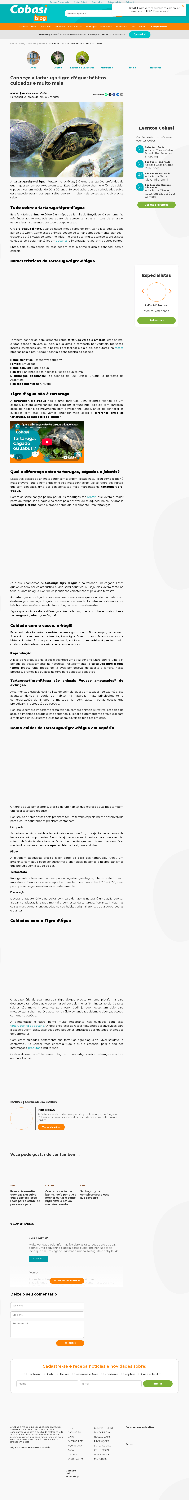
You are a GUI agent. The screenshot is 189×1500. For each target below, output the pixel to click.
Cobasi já (130, 2)
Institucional (121, 26)
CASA (71, 1450)
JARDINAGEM (75, 1459)
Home (71, 1428)
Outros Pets (45, 26)
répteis (91, 497)
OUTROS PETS (75, 1441)
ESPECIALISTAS (102, 1445)
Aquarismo (60, 26)
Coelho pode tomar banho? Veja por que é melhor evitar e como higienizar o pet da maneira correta (60, 1198)
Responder (38, 1259)
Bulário (142, 26)
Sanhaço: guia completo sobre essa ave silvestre (94, 1194)
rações (119, 348)
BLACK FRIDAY (102, 1432)
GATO (71, 1437)
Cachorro (23, 26)
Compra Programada (59, 2)
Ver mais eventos (156, 204)
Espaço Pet (97, 2)
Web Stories (106, 26)
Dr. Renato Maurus (157, 303)
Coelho (49, 1185)
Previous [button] (143, 289)
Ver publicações (51, 1127)
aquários (61, 240)
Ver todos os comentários (67, 1281)
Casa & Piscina (75, 26)
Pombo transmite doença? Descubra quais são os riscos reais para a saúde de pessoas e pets (25, 1198)
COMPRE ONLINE (104, 1428)
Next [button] (169, 289)
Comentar (70, 1343)
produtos (34, 1048)
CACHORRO (74, 1432)
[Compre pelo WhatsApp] (36, 1473)
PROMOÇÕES (101, 1441)
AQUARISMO (75, 1445)
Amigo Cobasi (80, 2)
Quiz (133, 26)
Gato (33, 26)
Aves (12, 1185)
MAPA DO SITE (102, 1459)
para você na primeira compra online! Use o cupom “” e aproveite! (82, 34)
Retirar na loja (114, 2)
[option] (33, 60)
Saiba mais (156, 312)
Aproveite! (139, 34)
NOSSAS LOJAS (102, 1437)
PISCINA (72, 1454)
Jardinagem (91, 26)
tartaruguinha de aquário (27, 1025)
